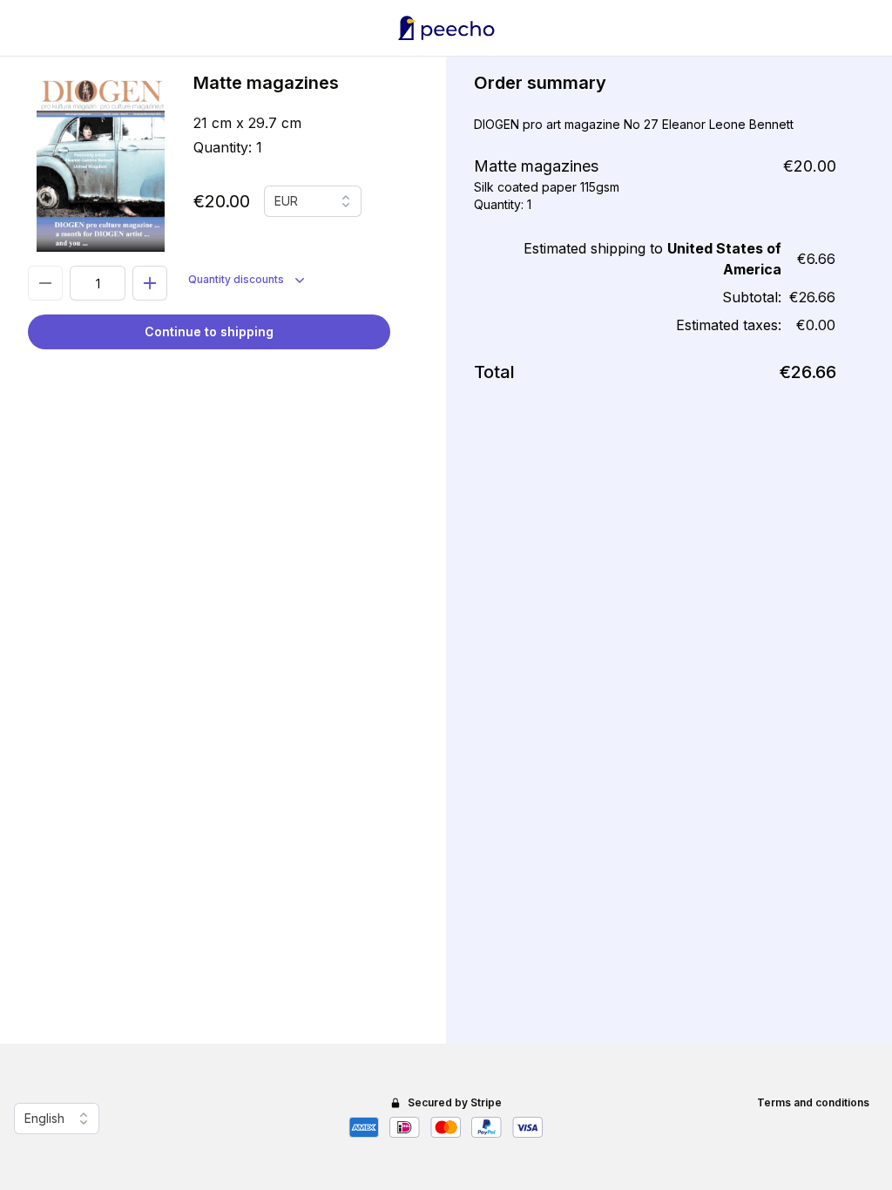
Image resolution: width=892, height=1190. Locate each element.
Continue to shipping (209, 331)
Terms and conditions (813, 1102)
